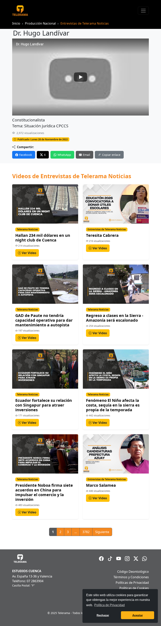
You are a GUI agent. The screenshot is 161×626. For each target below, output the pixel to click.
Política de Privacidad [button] (109, 605)
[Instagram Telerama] (127, 558)
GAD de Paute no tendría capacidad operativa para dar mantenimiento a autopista (44, 320)
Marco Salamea (101, 485)
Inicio (16, 23)
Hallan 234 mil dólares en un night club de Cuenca (42, 238)
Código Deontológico (133, 571)
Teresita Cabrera (102, 235)
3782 (86, 532)
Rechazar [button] (103, 615)
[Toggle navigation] (143, 11)
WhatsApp (64, 155)
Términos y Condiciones (131, 577)
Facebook (25, 155)
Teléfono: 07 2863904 (27, 581)
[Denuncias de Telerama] (144, 558)
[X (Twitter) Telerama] (136, 558)
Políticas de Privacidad (132, 582)
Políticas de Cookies (134, 588)
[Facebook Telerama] (101, 558)
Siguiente (102, 532)
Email (86, 155)
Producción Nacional (40, 23)
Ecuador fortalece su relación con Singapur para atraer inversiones (43, 405)
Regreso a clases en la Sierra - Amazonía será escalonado (114, 318)
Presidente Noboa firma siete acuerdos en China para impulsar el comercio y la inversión (44, 492)
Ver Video (28, 253)
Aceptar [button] (137, 615)
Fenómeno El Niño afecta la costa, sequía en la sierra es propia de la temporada (113, 405)
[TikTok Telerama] (110, 558)
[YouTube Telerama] (118, 558)
